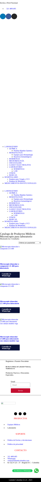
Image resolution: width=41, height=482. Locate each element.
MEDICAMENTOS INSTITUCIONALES (20, 183)
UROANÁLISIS (15, 163)
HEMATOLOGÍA (16, 153)
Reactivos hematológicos (23, 157)
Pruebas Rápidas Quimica (23, 151)
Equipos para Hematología (23, 155)
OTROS (12, 173)
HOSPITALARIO (11, 177)
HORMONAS (14, 159)
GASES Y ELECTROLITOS (20, 165)
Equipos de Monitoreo (17, 181)
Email (13, 382)
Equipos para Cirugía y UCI (19, 179)
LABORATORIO (11, 147)
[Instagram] (14, 16)
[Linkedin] (3, 16)
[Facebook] (8, 16)
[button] (20, 187)
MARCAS (13, 175)
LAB (15, 171)
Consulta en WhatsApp (6, 275)
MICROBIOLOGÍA (16, 161)
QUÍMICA (13, 149)
